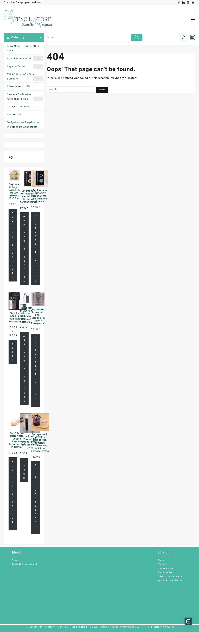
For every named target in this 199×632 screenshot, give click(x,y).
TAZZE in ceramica (19, 106)
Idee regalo (14, 114)
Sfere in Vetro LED (18, 86)
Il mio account (166, 568)
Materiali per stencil (24, 564)
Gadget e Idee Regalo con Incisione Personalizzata (23, 124)
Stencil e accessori (19, 58)
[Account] (184, 37)
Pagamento (165, 572)
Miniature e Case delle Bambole (21, 76)
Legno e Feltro (16, 66)
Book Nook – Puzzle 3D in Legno (23, 48)
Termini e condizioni (170, 580)
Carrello (162, 564)
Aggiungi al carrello (13, 245)
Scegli (13, 351)
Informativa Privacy (170, 576)
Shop (15, 560)
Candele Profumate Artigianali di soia (19, 96)
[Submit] (136, 37)
